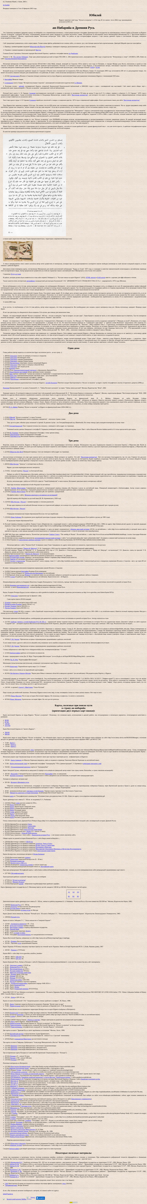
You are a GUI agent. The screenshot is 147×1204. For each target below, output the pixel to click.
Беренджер (14, 666)
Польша (13, 974)
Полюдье (14, 906)
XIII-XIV (19, 957)
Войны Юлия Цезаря (17, 1137)
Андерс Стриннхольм (17, 561)
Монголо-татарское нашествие (20, 972)
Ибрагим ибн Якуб (16, 452)
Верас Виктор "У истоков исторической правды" (27, 1074)
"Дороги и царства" (33, 1020)
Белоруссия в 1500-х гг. (19, 863)
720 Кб (7, 724)
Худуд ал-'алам (16, 274)
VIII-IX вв (29, 842)
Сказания (32, 93)
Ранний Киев (14, 929)
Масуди (38, 50)
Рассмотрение (15, 363)
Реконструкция (15, 1006)
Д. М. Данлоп (14, 639)
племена (27, 857)
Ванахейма (49, 774)
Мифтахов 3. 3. (16, 1092)
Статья (12, 577)
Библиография (14, 555)
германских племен (26, 865)
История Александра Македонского (23, 1129)
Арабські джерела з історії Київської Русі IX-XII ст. (28, 622)
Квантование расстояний (18, 372)
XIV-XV (18, 958)
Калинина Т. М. (15, 1169)
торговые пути (26, 1106)
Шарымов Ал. (15, 1108)
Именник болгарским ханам (19, 1068)
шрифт (21, 884)
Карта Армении (16, 760)
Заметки (13, 377)
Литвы (28, 831)
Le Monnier (78, 83)
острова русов (25, 910)
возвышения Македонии (22, 1039)
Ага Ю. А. (14, 1084)
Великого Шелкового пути (20, 782)
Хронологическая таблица (18, 1133)
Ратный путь (15, 917)
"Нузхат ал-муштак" (19, 880)
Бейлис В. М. (14, 1164)
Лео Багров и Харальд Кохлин (20, 673)
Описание (13, 356)
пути (19, 943)
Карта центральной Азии (18, 763)
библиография (14, 1149)
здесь (32, 750)
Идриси (27, 575)
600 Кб (7, 734)
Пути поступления (16, 925)
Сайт (6, 1183)
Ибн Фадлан (14, 464)
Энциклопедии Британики (34, 573)
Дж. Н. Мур (14, 660)
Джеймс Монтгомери (18, 488)
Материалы (15, 1093)
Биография (8, 79)
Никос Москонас (16, 699)
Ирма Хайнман (16, 517)
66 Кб (7, 720)
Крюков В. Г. (14, 1177)
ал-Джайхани (73, 53)
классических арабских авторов (29, 540)
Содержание (9, 83)
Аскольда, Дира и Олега (44, 843)
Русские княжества (16, 971)
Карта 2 (13, 744)
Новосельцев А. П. (17, 1079)
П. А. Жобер (13, 407)
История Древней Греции (19, 1131)
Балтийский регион (17, 1034)
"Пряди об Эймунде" (30, 548)
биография (24, 571)
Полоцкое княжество (17, 861)
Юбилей (12, 417)
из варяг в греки (19, 933)
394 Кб (7, 732)
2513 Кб (7, 725)
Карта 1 (12, 743)
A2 (73, 892)
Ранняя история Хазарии (13, 604)
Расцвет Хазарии (10, 606)
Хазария (7, 602)
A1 (69, 892)
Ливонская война (16, 980)
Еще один (13, 375)
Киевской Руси (19, 985)
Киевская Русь (16, 905)
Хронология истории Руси (41, 835)
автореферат (31, 281)
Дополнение (14, 379)
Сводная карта (15, 76)
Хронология (15, 1101)
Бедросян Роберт (18, 1095)
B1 (69, 896)
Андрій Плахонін (51, 383)
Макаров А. (14, 1086)
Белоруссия (14, 1013)
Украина (14, 950)
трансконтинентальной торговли (25, 370)
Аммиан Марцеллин (18, 1090)
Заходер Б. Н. (15, 1075)
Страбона (28, 1120)
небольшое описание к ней (92, 763)
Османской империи (21, 989)
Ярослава (31, 828)
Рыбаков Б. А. (14, 1175)
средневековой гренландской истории (47, 538)
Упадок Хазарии (10, 608)
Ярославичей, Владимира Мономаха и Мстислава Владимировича (58, 849)
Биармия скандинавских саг (19, 585)
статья (16, 611)
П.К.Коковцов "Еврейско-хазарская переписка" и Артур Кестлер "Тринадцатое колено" (41, 1077)
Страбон (15, 1113)
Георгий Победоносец (29, 833)
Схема (12, 812)
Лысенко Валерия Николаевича (15, 58)
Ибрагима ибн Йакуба (37, 46)
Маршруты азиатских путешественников (24, 793)
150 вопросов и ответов (19, 1072)
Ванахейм (14, 774)
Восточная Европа (16, 969)
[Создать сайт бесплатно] (74, 1203)
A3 (78, 892)
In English (6, 5)
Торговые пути (15, 436)
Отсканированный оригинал (20, 767)
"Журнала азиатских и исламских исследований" (41, 495)
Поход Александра (17, 1128)
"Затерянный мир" (11, 1185)
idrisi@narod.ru (8, 1194)
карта (12, 796)
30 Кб (98, 67)
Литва (13, 997)
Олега (30, 824)
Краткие (12, 368)
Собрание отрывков (17, 1088)
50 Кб (92, 67)
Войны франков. (16, 1124)
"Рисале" (26, 471)
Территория (14, 859)
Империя (14, 1046)
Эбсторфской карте (47, 866)
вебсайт (21, 86)
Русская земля (15, 908)
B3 (78, 896)
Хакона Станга (54, 534)
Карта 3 (13, 746)
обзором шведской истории (79, 529)
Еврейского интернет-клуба (90, 1079)
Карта (12, 805)
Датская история (16, 1099)
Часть (13, 1021)
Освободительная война (19, 983)
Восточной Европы (24, 934)
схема (18, 803)
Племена (14, 941)
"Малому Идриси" (18, 882)
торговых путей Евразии (35, 791)
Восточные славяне (16, 927)
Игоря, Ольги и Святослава (45, 845)
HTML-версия (91, 277)
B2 (73, 896)
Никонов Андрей (16, 1145)
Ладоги (28, 931)
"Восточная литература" (79, 95)
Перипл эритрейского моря (19, 1135)
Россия (12, 981)
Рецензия (6, 388)
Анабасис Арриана (16, 1126)
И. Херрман (14, 433)
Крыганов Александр (18, 1143)
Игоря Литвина (38, 854)
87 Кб (7, 722)
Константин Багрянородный (20, 1066)
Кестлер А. (14, 1081)
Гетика (18, 1070)
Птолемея (19, 1122)
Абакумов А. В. (16, 1104)
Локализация (14, 434)
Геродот (13, 1110)
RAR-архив (101, 277)
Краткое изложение (16, 775)
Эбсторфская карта (17, 873)
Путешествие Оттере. (17, 557)
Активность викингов (18, 924)
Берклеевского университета (81, 1099)
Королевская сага (23, 587)
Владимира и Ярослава (43, 847)
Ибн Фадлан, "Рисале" (18, 502)
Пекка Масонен (16, 696)
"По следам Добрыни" (20, 57)
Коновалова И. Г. (16, 1162)
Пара (11, 374)
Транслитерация (15, 1025)
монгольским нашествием (33, 829)
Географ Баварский (15, 426)
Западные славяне (16, 965)
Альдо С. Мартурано (26, 687)
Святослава (32, 826)
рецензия (20, 1014)
